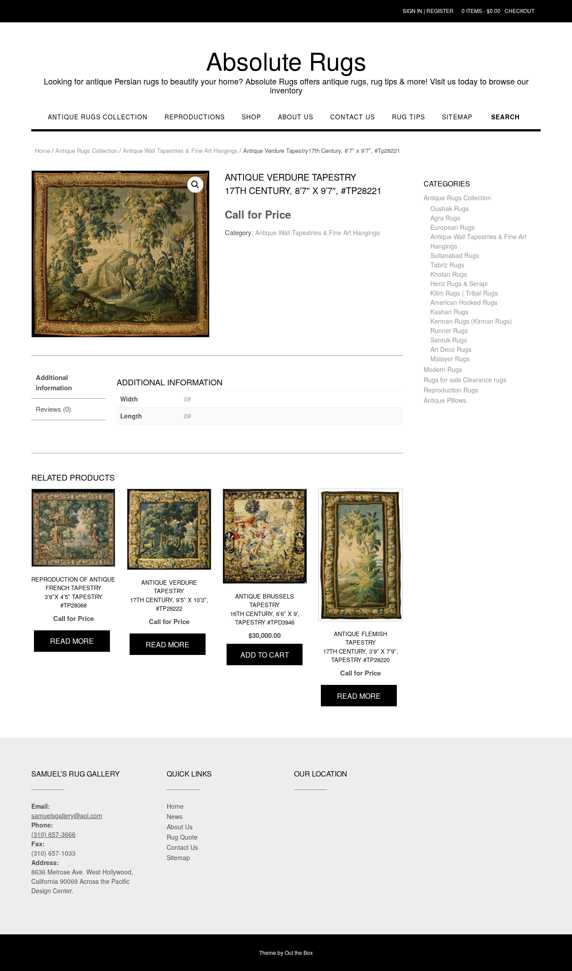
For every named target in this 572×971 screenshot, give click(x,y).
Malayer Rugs (450, 358)
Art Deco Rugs (450, 349)
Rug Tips (408, 117)
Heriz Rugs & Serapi (459, 283)
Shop (251, 117)
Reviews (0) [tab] (53, 409)
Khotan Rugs (448, 274)
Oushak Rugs (449, 208)
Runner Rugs (449, 330)
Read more (72, 641)
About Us (295, 117)
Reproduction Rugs (451, 389)
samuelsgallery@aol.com (66, 815)
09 (187, 415)
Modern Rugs (443, 369)
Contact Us (352, 117)
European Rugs (452, 227)
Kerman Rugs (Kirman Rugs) (471, 321)
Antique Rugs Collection (97, 117)
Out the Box (299, 952)
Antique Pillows (445, 400)
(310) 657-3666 (53, 834)
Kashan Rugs (449, 311)
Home (42, 150)
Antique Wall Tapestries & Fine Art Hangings (180, 150)
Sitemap (457, 117)
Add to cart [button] (264, 655)
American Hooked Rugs (463, 302)
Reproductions (194, 117)
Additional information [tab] (54, 382)
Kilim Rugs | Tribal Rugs (464, 292)
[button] (195, 185)
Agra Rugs (445, 217)
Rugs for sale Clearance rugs (465, 379)
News (174, 816)
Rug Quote (182, 836)
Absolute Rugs (286, 60)
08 (187, 398)
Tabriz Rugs (447, 264)
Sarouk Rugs (448, 339)
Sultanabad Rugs (454, 255)
